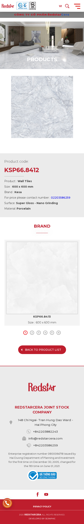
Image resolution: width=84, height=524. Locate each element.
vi (60, 6)
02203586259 (60, 197)
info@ (33, 438)
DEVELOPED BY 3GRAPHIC (42, 518)
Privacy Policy (42, 506)
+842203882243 (45, 431)
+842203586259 (45, 445)
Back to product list (43, 349)
